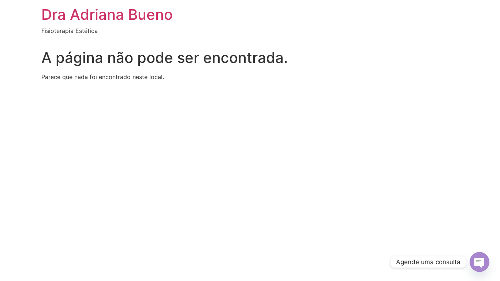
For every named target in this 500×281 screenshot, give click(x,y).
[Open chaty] (479, 262)
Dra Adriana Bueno (107, 14)
